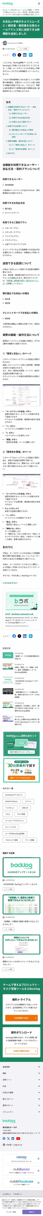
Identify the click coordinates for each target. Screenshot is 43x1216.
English (17, 1144)
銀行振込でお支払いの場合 (22, 129)
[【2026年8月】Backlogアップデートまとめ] (21, 867)
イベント (28, 801)
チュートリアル (10, 827)
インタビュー (10, 808)
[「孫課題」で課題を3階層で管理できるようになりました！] (21, 904)
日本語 (8, 1144)
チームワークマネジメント (14, 820)
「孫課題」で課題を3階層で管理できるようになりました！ (21, 923)
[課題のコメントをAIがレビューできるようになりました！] (21, 944)
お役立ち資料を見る (21, 1051)
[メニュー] (39, 3)
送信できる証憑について (17, 126)
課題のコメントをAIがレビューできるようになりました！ (21, 963)
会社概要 (6, 1194)
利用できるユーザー (20, 113)
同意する (31, 1212)
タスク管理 (21, 814)
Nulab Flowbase (11, 801)
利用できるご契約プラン (21, 121)
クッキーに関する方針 (19, 1204)
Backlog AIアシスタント (14, 795)
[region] (21, 1206)
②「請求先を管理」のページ (23, 149)
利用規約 (16, 1194)
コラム (7, 814)
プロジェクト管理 (11, 840)
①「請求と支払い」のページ (23, 144)
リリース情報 (23, 49)
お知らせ (25, 808)
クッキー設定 (11, 1212)
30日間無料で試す (17, 1018)
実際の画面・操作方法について (20, 141)
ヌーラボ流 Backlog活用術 (14, 833)
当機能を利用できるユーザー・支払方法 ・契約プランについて (22, 108)
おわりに (11, 153)
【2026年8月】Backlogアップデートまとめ (20, 884)
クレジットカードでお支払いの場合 (24, 135)
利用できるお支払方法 (21, 117)
